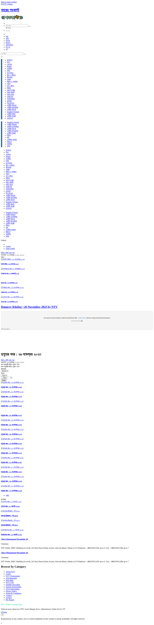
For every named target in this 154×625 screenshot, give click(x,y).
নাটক (7, 39)
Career (8, 574)
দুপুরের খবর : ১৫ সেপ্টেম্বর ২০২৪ (11, 425)
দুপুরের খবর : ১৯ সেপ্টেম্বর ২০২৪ (11, 387)
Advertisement (11, 578)
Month (3, 369)
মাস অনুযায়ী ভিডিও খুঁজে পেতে (10, 364)
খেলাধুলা (9, 64)
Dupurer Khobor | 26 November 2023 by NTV (29, 306)
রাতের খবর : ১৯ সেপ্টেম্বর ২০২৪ (9, 283)
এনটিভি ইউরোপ (12, 105)
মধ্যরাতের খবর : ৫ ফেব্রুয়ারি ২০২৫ (10, 273)
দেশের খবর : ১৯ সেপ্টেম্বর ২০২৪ (9, 301)
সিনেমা (8, 41)
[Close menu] (2, 56)
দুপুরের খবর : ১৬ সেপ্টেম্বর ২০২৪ (11, 415)
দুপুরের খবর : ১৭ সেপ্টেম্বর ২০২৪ (11, 406)
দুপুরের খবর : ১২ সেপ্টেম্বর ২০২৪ (11, 453)
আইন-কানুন (10, 95)
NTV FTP (10, 582)
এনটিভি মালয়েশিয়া (12, 107)
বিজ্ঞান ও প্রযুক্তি (12, 82)
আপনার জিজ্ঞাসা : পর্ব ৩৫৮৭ (9, 525)
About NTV (10, 572)
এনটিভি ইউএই (11, 110)
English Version (13, 112)
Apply (4, 380)
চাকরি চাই (10, 97)
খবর (7, 36)
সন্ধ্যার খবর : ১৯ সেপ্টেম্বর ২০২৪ (9, 292)
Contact (9, 595)
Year (2, 373)
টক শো (8, 47)
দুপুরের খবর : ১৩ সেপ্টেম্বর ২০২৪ (11, 444)
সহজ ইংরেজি (11, 90)
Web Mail (9, 580)
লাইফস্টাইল (9, 45)
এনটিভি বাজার (11, 114)
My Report (10, 600)
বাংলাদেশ (9, 60)
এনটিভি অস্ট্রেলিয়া (13, 127)
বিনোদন (8, 43)
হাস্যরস (9, 101)
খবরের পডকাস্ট (10, 10)
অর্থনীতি (9, 69)
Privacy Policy (11, 591)
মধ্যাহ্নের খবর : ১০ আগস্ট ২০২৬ (11, 535)
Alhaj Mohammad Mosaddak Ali (14, 539)
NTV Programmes (13, 576)
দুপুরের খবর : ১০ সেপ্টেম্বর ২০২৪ (11, 472)
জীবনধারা (9, 77)
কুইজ (8, 146)
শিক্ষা (8, 71)
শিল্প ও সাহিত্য (11, 75)
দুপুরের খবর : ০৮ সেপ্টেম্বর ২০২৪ (11, 491)
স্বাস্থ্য (9, 79)
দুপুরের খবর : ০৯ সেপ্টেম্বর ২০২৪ (11, 481)
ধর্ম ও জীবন (10, 86)
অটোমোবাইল (11, 99)
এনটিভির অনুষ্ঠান (12, 140)
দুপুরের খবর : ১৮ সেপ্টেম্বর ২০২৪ (11, 397)
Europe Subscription (13, 587)
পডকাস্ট (8, 247)
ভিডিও (9, 135)
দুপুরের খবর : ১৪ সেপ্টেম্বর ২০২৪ (11, 434)
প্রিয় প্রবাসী (10, 92)
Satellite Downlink (13, 585)
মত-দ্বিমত (10, 73)
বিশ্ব (8, 62)
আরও (7, 495)
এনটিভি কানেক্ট (11, 116)
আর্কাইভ (9, 144)
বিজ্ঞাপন (9, 142)
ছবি (8, 137)
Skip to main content (9, 2)
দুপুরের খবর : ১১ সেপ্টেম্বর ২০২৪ (11, 462)
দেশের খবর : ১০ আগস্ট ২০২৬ (10, 506)
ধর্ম (6, 49)
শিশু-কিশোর (10, 103)
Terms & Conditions (13, 593)
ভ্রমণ (8, 84)
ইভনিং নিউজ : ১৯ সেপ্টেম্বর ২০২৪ (10, 264)
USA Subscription (13, 589)
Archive (9, 598)
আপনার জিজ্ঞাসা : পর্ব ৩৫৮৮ (9, 516)
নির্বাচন (9, 88)
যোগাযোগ (10, 118)
